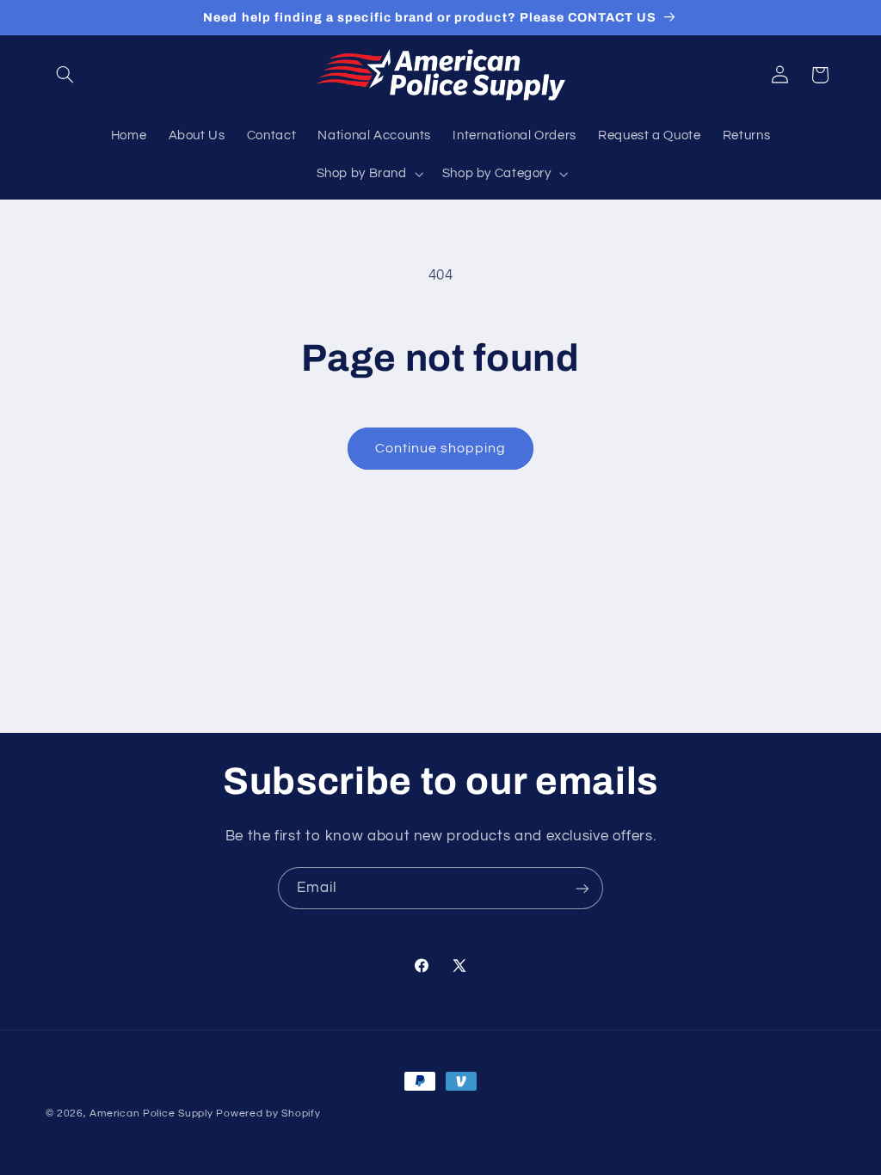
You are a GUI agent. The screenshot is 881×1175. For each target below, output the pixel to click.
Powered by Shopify (268, 1113)
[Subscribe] (582, 888)
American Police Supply (151, 1113)
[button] (65, 75)
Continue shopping (441, 448)
